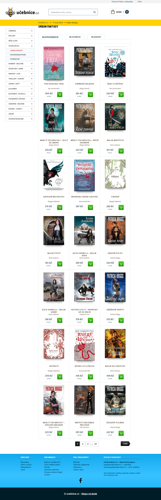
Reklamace (77, 467)
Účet (140, 2)
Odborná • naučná (16, 104)
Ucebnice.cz (43, 22)
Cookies (47, 475)
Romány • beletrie (16, 64)
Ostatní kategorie (16, 119)
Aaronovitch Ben (84, 201)
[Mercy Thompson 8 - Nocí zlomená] (54, 120)
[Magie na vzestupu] (115, 346)
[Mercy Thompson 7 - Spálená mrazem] (54, 402)
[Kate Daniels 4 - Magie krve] (84, 233)
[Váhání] (115, 177)
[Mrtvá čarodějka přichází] (84, 402)
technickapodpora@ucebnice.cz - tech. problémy (121, 467)
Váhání (115, 197)
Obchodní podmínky (51, 470)
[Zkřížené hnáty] (115, 290)
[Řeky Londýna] (115, 64)
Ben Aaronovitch (53, 88)
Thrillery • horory (16, 79)
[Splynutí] (54, 346)
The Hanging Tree (54, 84)
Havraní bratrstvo (53, 197)
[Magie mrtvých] (115, 120)
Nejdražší (96, 37)
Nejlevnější (74, 37)
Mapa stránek (89, 493)
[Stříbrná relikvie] (84, 64)
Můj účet (76, 462)
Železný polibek (115, 422)
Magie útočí (53, 253)
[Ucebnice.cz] (22, 12)
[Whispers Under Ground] (84, 177)
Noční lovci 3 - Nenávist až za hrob (84, 311)
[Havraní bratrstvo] (54, 177)
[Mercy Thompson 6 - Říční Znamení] (84, 120)
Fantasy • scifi (14, 74)
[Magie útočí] (54, 233)
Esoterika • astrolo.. (17, 94)
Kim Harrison (84, 427)
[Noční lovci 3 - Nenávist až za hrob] (84, 290)
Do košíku (60, 94)
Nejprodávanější (50, 37)
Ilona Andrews (115, 145)
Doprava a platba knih (52, 462)
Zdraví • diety (14, 84)
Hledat (95, 11)
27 (95, 444)
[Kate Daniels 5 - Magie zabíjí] (54, 290)
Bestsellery (25, 462)
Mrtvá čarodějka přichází (84, 423)
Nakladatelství (26, 467)
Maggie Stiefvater (54, 201)
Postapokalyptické (18, 55)
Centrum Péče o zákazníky (122, 2)
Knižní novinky (26, 465)
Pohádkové (15, 59)
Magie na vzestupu (115, 366)
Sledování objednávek (81, 465)
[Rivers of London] (84, 346)
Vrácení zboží (78, 470)
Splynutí (53, 366)
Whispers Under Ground (84, 197)
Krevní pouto (115, 253)
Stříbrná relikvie (84, 84)
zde (116, 475)
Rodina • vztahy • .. (16, 109)
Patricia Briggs (115, 258)
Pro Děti (12, 36)
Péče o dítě (13, 41)
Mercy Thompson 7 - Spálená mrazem (54, 423)
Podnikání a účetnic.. (17, 99)
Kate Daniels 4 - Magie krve (84, 254)
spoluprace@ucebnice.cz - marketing (117, 465)
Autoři (23, 470)
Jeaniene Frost (84, 314)
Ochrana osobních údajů (53, 472)
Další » (126, 443)
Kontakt (47, 467)
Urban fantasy (16, 50)
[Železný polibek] (115, 402)
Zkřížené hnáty (115, 310)
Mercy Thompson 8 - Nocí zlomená (54, 141)
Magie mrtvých (115, 140)
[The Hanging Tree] (54, 64)
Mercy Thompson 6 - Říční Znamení (84, 141)
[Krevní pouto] (115, 233)
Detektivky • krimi (16, 69)
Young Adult (14, 46)
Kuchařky (13, 89)
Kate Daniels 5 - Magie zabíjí (54, 311)
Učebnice (12, 31)
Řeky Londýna (115, 84)
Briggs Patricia (84, 88)
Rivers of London (84, 366)
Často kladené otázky (52, 465)
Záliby (11, 114)
